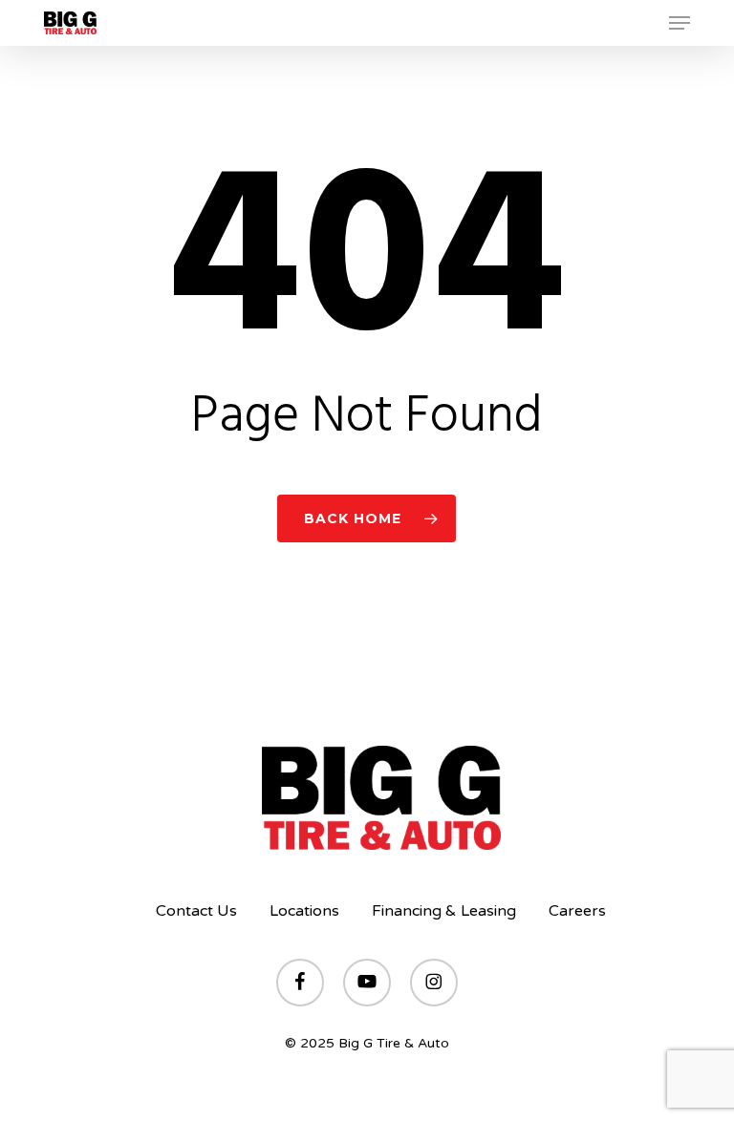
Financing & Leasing (444, 910)
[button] (679, 22)
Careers (577, 910)
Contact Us (196, 910)
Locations (304, 910)
